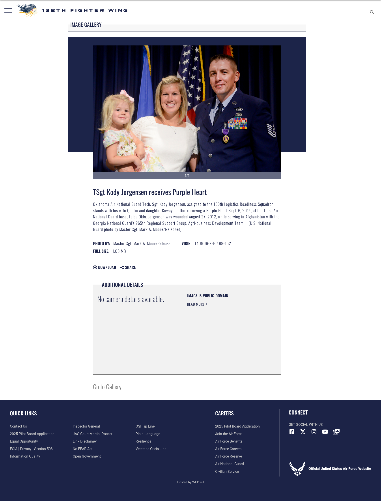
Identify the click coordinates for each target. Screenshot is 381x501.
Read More (196, 304)
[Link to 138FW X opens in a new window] (303, 431)
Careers (224, 413)
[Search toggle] (373, 10)
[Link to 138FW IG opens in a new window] (314, 431)
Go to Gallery (107, 386)
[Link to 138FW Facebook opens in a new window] (292, 431)
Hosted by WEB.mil (190, 482)
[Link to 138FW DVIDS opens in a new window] (336, 431)
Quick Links (23, 413)
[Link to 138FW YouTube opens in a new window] (325, 431)
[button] (7, 10)
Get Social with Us (306, 424)
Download (106, 267)
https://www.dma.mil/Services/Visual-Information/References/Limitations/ (214, 348)
